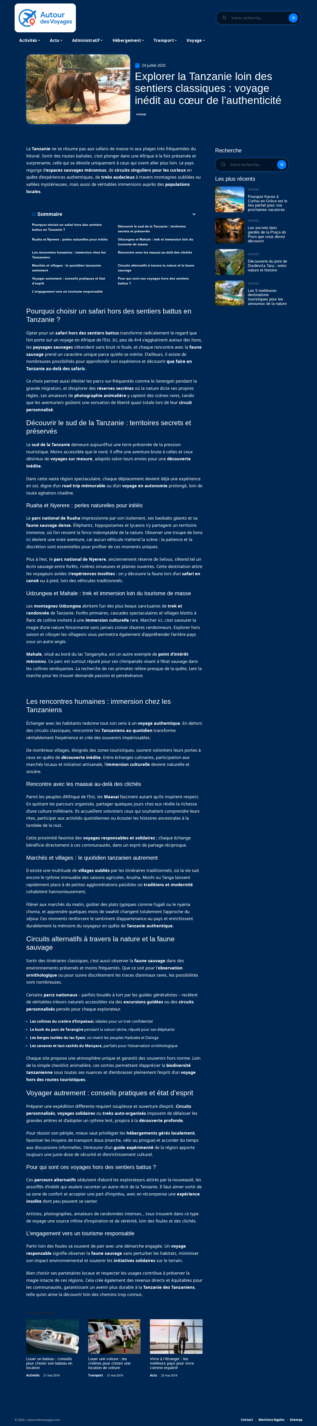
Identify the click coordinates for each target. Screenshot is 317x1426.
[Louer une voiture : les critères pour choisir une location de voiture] (114, 1336)
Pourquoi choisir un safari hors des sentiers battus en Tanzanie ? (67, 227)
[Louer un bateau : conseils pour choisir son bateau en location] (52, 1336)
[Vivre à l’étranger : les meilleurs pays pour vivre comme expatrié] (176, 1336)
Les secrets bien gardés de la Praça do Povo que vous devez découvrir (267, 234)
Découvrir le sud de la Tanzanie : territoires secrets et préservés (152, 228)
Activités (32, 1375)
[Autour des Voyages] (45, 18)
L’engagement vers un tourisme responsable (67, 291)
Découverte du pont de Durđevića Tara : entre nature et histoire (267, 265)
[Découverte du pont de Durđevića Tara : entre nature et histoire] (229, 262)
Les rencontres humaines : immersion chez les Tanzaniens (69, 254)
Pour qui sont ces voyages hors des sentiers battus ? (153, 281)
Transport (95, 1375)
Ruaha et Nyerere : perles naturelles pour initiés (70, 239)
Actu (153, 1375)
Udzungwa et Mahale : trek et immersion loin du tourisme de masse (155, 241)
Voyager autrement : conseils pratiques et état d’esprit (68, 281)
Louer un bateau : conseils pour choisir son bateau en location (49, 1363)
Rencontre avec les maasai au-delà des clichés (155, 252)
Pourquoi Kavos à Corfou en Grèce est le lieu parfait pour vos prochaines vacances (267, 203)
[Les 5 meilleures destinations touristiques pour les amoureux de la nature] (229, 293)
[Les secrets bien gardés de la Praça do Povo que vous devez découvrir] (229, 231)
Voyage (141, 114)
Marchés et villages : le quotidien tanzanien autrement (66, 268)
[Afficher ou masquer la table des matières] (129, 214)
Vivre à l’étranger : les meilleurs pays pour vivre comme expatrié (172, 1363)
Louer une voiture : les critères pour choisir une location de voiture (109, 1363)
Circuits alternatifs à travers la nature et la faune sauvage (156, 268)
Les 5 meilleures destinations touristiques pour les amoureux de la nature (267, 297)
